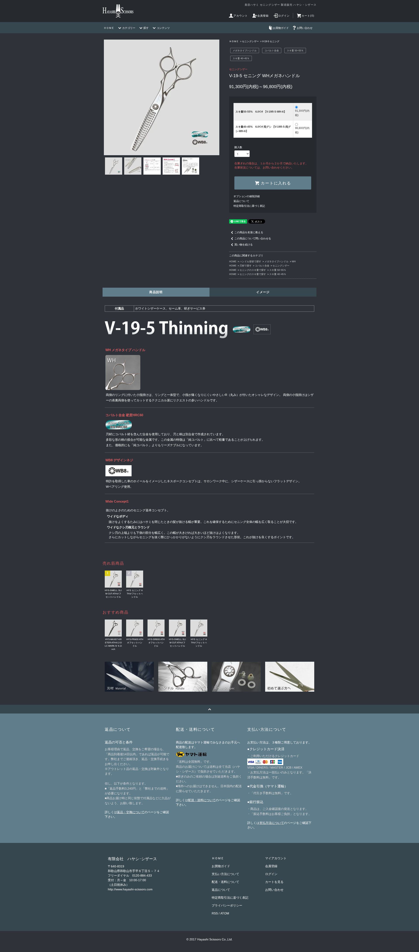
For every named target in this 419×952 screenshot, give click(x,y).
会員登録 (263, 15)
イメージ (263, 292)
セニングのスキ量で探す (253, 270)
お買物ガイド (281, 28)
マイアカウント (276, 858)
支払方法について (271, 823)
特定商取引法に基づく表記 (249, 205)
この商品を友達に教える (248, 232)
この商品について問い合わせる (252, 238)
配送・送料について (202, 800)
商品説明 (156, 292)
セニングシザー (250, 41)
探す (146, 28)
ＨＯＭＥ (109, 28)
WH (294, 261)
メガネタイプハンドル (245, 50)
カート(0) (308, 15)
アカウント (241, 15)
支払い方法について (225, 874)
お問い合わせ (305, 28)
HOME (232, 261)
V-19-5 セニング (270, 41)
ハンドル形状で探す (250, 261)
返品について (241, 201)
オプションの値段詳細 (247, 196)
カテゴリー (128, 28)
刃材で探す (246, 265)
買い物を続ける (243, 244)
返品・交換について (130, 812)
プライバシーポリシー (227, 905)
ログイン (284, 15)
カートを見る (274, 882)
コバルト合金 (271, 50)
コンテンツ (163, 28)
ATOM (224, 913)
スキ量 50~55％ (295, 50)
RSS (215, 913)
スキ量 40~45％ (241, 58)
